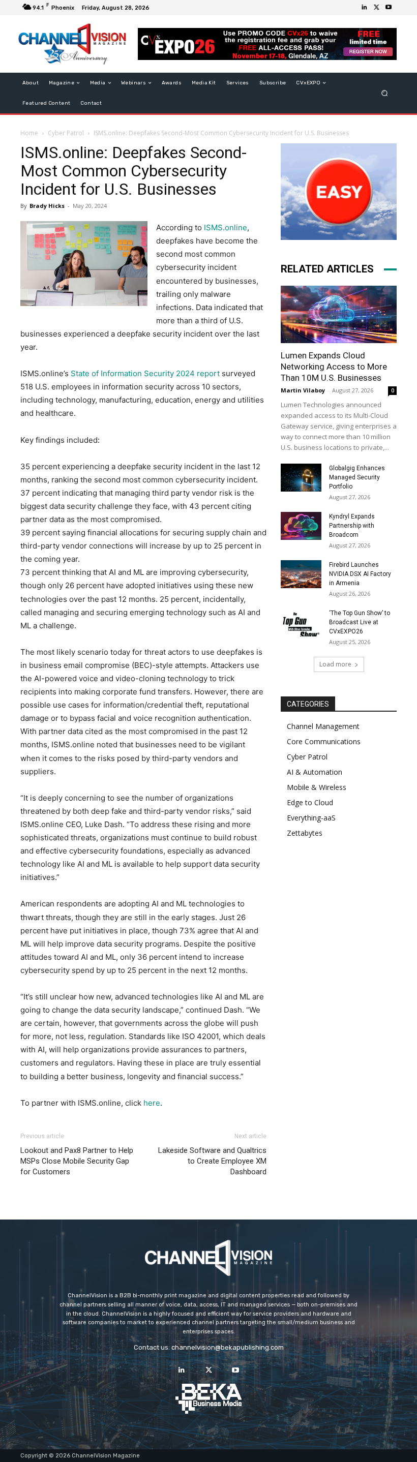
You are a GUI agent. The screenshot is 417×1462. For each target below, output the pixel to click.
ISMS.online (225, 227)
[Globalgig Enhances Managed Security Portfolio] (301, 478)
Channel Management (323, 726)
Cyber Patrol (66, 133)
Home (29, 133)
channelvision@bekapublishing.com (227, 1347)
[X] (376, 8)
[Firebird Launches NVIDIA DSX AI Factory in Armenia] (301, 574)
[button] (385, 93)
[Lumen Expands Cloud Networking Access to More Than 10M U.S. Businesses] (339, 314)
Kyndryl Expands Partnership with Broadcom (352, 525)
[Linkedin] (364, 8)
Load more (335, 664)
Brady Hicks (47, 205)
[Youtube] (388, 8)
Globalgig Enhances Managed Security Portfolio (357, 477)
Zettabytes (304, 833)
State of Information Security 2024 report (145, 373)
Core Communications (324, 741)
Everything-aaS (311, 818)
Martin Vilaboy (303, 390)
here (151, 1103)
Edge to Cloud (310, 802)
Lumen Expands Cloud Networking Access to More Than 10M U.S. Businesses (334, 366)
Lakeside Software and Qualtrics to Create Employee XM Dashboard (212, 1161)
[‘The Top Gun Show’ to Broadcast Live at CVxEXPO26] (301, 622)
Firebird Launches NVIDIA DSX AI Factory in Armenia (360, 574)
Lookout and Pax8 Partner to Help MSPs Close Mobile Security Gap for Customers (76, 1161)
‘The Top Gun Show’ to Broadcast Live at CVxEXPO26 (359, 622)
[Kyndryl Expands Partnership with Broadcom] (301, 526)
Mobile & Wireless (316, 787)
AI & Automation (314, 772)
